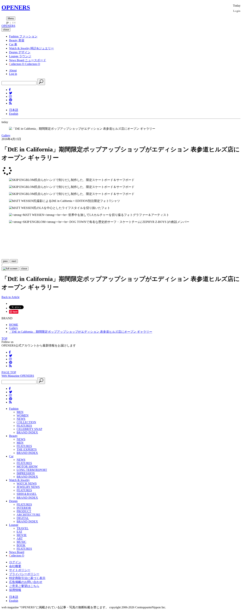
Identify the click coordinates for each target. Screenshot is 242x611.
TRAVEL (23, 528)
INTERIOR (24, 507)
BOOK (21, 545)
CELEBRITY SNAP (29, 429)
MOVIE (22, 535)
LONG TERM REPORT (32, 469)
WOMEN (23, 415)
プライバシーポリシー (24, 574)
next (14, 261)
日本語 (13, 110)
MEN (20, 412)
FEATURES (24, 425)
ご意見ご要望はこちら (24, 586)
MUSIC (21, 542)
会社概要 (15, 566)
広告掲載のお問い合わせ (25, 582)
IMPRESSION (26, 473)
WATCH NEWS (27, 483)
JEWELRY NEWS (28, 486)
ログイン (15, 562)
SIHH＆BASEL (27, 493)
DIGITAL (23, 518)
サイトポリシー (19, 570)
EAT (19, 531)
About (13, 70)
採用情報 (15, 590)
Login (236, 10)
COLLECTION (26, 422)
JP (7, 22)
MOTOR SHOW (27, 466)
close (24, 268)
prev (5, 261)
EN (14, 22)
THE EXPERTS (27, 449)
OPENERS (16, 7)
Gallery (6, 135)
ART (20, 538)
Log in (13, 73)
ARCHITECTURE (28, 514)
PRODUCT (24, 511)
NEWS (21, 418)
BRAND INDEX (27, 432)
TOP (4, 338)
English (13, 113)
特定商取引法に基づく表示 (27, 578)
